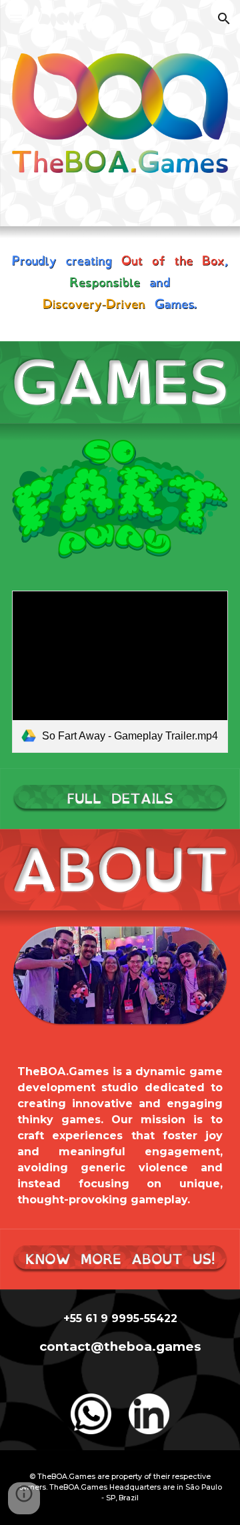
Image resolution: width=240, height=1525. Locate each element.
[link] (120, 672)
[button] (16, 18)
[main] (120, 1135)
